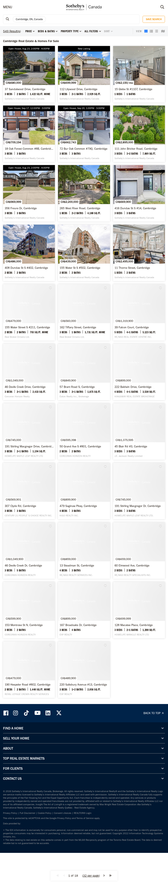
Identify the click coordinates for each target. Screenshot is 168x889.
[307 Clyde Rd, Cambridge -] (29, 491)
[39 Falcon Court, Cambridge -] (139, 312)
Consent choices (62, 813)
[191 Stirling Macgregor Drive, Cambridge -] (29, 431)
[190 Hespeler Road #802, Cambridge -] (29, 669)
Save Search (154, 19)
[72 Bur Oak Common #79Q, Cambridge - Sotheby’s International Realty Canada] (84, 134)
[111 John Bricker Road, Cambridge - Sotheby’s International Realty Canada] (139, 134)
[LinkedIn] (48, 713)
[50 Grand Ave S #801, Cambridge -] (84, 431)
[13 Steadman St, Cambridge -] (84, 550)
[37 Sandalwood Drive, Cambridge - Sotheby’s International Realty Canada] (29, 74)
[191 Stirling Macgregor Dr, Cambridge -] (139, 491)
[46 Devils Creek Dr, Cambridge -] (29, 550)
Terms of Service (85, 818)
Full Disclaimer (27, 813)
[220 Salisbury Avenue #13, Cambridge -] (84, 669)
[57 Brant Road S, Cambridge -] (84, 372)
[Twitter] (59, 713)
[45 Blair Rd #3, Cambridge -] (139, 431)
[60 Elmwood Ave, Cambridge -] (139, 550)
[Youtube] (37, 713)
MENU (7, 7)
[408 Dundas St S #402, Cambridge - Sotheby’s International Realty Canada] (29, 253)
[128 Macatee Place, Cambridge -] (139, 610)
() (91, 876)
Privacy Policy (10, 813)
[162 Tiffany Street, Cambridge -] (84, 312)
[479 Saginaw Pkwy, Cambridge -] (84, 491)
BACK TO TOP (152, 713)
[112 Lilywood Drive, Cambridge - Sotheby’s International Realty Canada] (84, 74)
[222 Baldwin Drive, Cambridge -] (139, 372)
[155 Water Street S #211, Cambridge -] (29, 312)
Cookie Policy (44, 813)
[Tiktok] (26, 713)
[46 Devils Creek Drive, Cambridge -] (29, 372)
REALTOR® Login (83, 813)
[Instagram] (16, 713)
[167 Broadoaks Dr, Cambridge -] (84, 610)
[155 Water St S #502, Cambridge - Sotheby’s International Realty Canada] (84, 253)
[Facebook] (6, 713)
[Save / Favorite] (51, 53)
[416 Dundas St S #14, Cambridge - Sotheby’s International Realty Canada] (139, 193)
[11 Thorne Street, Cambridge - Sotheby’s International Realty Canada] (139, 253)
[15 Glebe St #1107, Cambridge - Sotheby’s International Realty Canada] (139, 74)
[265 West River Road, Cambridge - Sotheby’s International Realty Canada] (84, 193)
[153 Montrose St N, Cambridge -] (29, 610)
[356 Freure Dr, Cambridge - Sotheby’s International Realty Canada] (29, 193)
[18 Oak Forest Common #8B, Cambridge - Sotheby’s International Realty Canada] (29, 134)
